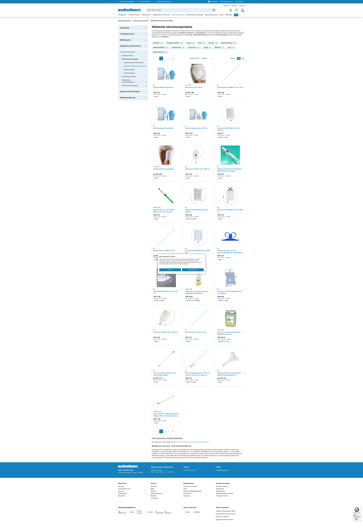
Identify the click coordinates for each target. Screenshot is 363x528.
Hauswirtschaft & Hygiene (130, 91)
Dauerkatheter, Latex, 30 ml (195, 332)
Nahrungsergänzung (127, 97)
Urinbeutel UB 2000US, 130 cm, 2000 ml (228, 129)
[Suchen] (213, 10)
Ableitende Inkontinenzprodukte (135, 66)
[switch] (357, 519)
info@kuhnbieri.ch (222, 470)
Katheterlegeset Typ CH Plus (196, 128)
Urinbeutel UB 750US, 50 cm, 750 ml (165, 292)
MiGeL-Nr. (218, 47)
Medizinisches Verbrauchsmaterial (128, 81)
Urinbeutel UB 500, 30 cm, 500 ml (165, 332)
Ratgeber (153, 496)
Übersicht (121, 486)
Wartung (153, 491)
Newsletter (121, 496)
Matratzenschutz (129, 69)
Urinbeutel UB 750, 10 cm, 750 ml (197, 169)
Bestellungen (122, 493)
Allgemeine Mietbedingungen (192, 491)
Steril (200, 43)
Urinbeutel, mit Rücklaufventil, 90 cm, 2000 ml (229, 292)
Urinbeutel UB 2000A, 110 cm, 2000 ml (230, 211)
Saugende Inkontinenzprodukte (133, 62)
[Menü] (360, 507)
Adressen (121, 491)
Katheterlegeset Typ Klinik (163, 128)
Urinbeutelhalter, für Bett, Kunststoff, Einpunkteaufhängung (230, 252)
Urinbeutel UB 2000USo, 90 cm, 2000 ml (196, 211)
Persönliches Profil (124, 489)
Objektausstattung (156, 493)
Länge (206, 47)
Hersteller (156, 43)
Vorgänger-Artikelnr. (173, 43)
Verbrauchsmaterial (127, 52)
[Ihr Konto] (230, 10)
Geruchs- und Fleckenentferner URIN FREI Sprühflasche (197, 292)
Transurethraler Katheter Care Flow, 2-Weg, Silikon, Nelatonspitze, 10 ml (164, 374)
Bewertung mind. (158, 52)
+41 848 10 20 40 (189, 470)
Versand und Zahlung (190, 486)
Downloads (154, 498)
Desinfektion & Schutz (129, 76)
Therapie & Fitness (127, 34)
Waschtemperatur (227, 43)
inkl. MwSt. (213, 1)
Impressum (186, 496)
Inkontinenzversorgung (130, 59)
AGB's (185, 489)
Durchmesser (192, 47)
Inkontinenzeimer (129, 73)
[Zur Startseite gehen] (129, 9)
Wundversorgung (127, 55)
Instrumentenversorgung (130, 85)
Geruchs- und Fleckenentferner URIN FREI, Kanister (229, 333)
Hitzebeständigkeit (159, 47)
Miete (152, 489)
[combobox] (178, 10)
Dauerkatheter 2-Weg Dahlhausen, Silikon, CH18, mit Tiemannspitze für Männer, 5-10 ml (166, 415)
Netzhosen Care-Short (193, 87)
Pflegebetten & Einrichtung (130, 46)
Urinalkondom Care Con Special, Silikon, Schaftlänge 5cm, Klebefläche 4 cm (229, 374)
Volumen (211, 43)
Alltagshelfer (125, 28)
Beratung (154, 486)
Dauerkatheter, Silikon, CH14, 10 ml (230, 87)
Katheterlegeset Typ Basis (163, 87)
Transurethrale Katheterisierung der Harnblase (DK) (192, 442)
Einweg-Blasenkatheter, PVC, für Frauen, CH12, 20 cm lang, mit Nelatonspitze (197, 374)
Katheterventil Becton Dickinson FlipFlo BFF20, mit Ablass (229, 170)
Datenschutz (187, 493)
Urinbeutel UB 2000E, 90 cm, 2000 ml (197, 252)
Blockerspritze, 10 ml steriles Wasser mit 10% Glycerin (164, 211)
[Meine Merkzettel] (236, 10)
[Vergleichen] (178, 69)
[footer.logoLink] (128, 466)
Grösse (189, 43)
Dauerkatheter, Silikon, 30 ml (163, 250)
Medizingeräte (125, 40)
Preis (230, 47)
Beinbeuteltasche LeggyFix (163, 169)
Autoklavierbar (176, 47)
